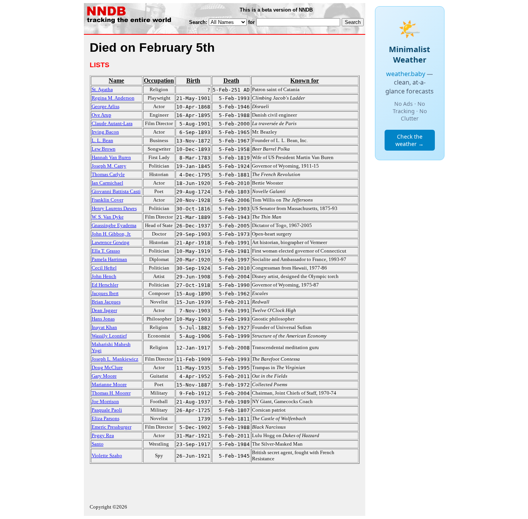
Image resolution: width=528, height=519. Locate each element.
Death (231, 80)
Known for (304, 80)
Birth (193, 80)
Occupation (159, 80)
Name (116, 80)
